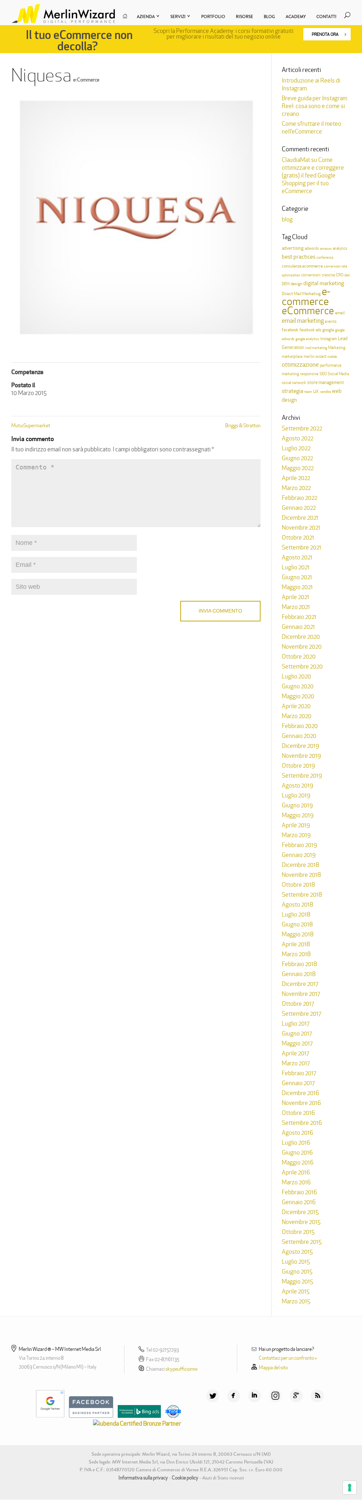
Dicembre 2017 (300, 984)
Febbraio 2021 (299, 617)
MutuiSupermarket (30, 425)
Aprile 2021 (295, 597)
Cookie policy (185, 1477)
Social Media (338, 374)
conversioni (311, 274)
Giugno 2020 (298, 686)
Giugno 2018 (297, 924)
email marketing (303, 320)
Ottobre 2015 (298, 1232)
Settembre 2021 (301, 547)
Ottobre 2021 (298, 537)
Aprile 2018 (296, 944)
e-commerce (306, 296)
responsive (309, 373)
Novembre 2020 (302, 646)
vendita (325, 391)
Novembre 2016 (301, 1103)
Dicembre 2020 (301, 637)
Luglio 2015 (296, 1261)
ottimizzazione (300, 364)
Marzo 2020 (296, 716)
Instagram (328, 338)
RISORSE (244, 17)
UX (316, 391)
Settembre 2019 (302, 775)
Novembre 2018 (301, 875)
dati (347, 275)
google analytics (307, 339)
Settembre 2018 (302, 894)
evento (331, 321)
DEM (286, 283)
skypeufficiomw (181, 1369)
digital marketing (323, 283)
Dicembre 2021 (300, 517)
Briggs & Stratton (243, 425)
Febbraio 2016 (299, 1192)
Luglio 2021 (296, 567)
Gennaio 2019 (299, 855)
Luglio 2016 (296, 1142)
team (308, 391)
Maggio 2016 (298, 1162)
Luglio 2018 (296, 914)
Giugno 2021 (297, 577)
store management (325, 382)
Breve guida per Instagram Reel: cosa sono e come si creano (314, 106)
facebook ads (310, 329)
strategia (292, 391)
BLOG (269, 17)
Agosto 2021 (297, 557)
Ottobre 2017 (298, 1004)
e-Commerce (86, 80)
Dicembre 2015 (300, 1212)
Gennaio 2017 (298, 1083)
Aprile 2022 (296, 478)
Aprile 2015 (296, 1291)
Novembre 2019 (301, 756)
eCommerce (308, 310)
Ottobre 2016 (298, 1113)
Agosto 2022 (297, 438)
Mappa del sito (273, 1367)
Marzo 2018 (296, 954)
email (340, 312)
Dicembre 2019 (300, 746)
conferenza (324, 257)
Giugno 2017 (297, 1033)
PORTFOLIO (213, 17)
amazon (326, 248)
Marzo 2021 (296, 607)
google (328, 329)
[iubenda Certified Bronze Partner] (135, 1423)
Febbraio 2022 (299, 498)
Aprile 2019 (296, 825)
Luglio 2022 (296, 448)
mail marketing (316, 347)
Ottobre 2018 (298, 885)
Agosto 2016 (297, 1133)
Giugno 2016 (297, 1152)
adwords (312, 248)
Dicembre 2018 (300, 865)
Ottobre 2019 (298, 765)
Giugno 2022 (297, 458)
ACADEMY (296, 17)
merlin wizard (315, 356)
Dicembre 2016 (300, 1093)
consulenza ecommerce (302, 266)
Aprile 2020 (296, 706)
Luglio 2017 (295, 1023)
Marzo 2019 (296, 835)
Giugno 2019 (297, 805)
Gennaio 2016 (299, 1202)
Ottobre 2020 (299, 656)
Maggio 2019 (298, 815)
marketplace (292, 356)
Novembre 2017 (301, 994)
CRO (339, 274)
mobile (332, 356)
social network (294, 382)
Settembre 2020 (302, 666)
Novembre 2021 (301, 527)
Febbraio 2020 (300, 726)
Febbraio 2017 (299, 1073)
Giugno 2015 (297, 1271)
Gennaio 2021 (298, 627)
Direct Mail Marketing (301, 293)
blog (287, 219)
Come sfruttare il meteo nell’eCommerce (311, 127)
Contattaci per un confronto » (288, 1358)
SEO (323, 373)
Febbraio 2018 (299, 964)
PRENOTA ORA (325, 34)
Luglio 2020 (296, 676)
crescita (328, 274)
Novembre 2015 (301, 1222)
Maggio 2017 (297, 1043)
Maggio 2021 (297, 587)
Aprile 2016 (296, 1172)
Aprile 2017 (295, 1053)
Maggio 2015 (297, 1281)
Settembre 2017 (301, 1013)
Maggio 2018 (298, 934)
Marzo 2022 (296, 488)
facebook (290, 330)
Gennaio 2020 (299, 736)
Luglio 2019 (296, 795)
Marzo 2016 (296, 1182)
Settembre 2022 (302, 428)
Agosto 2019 (297, 785)
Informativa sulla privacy (143, 1477)
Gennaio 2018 (299, 974)
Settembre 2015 (302, 1242)
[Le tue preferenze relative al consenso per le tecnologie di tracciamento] (349, 1487)
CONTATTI (326, 17)
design (296, 283)
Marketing (336, 347)
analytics (340, 248)
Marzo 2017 (296, 1063)
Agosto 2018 (297, 904)
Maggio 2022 (298, 468)
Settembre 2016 (302, 1123)
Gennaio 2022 (299, 508)
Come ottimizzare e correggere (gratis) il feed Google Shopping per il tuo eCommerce (313, 175)
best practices (298, 256)
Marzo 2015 (296, 1301)
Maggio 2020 (298, 696)
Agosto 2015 (297, 1252)
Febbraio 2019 (299, 845)
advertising (293, 248)
